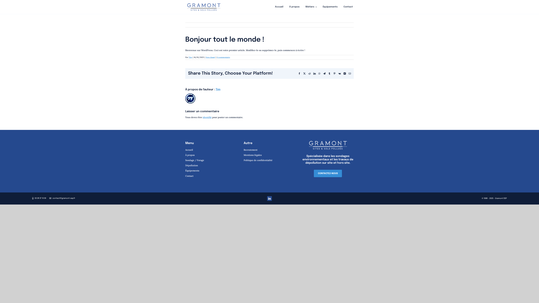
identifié (207, 117)
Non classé (210, 57)
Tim (190, 57)
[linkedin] (269, 198)
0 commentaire (223, 57)
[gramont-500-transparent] (203, 2)
